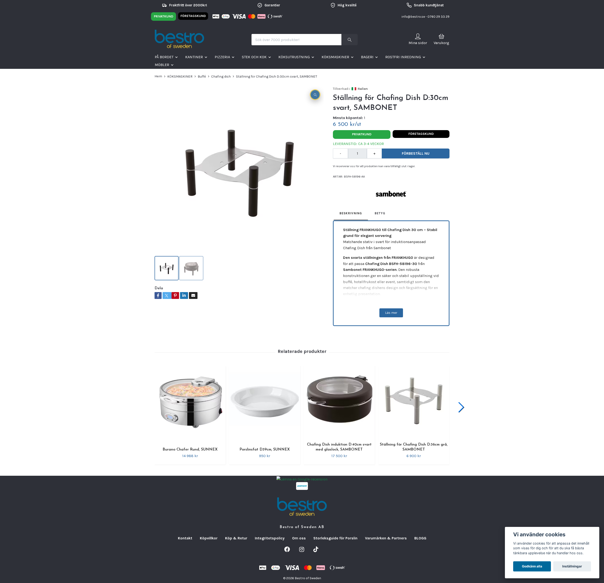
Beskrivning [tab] (351, 213)
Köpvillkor (209, 538)
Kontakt (185, 538)
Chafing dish (221, 76)
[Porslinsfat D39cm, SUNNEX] (264, 403)
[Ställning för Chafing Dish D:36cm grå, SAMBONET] (413, 401)
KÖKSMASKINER (335, 57)
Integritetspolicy (270, 538)
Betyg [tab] (380, 213)
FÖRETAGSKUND (193, 16)
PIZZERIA (222, 57)
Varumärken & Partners (386, 538)
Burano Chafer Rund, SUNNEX (190, 449)
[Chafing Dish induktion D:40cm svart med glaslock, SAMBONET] (339, 401)
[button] (461, 407)
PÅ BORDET (164, 57)
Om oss (299, 538)
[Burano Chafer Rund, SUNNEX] (190, 403)
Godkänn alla (532, 566)
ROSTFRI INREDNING (403, 57)
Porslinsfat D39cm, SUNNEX (264, 449)
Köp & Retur (236, 538)
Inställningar (572, 566)
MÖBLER (162, 64)
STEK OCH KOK (254, 57)
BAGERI (367, 57)
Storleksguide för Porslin (335, 538)
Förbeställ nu (415, 153)
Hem (158, 76)
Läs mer (391, 313)
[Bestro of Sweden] (179, 39)
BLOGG (420, 538)
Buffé (202, 76)
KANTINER (194, 57)
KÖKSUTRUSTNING (294, 57)
